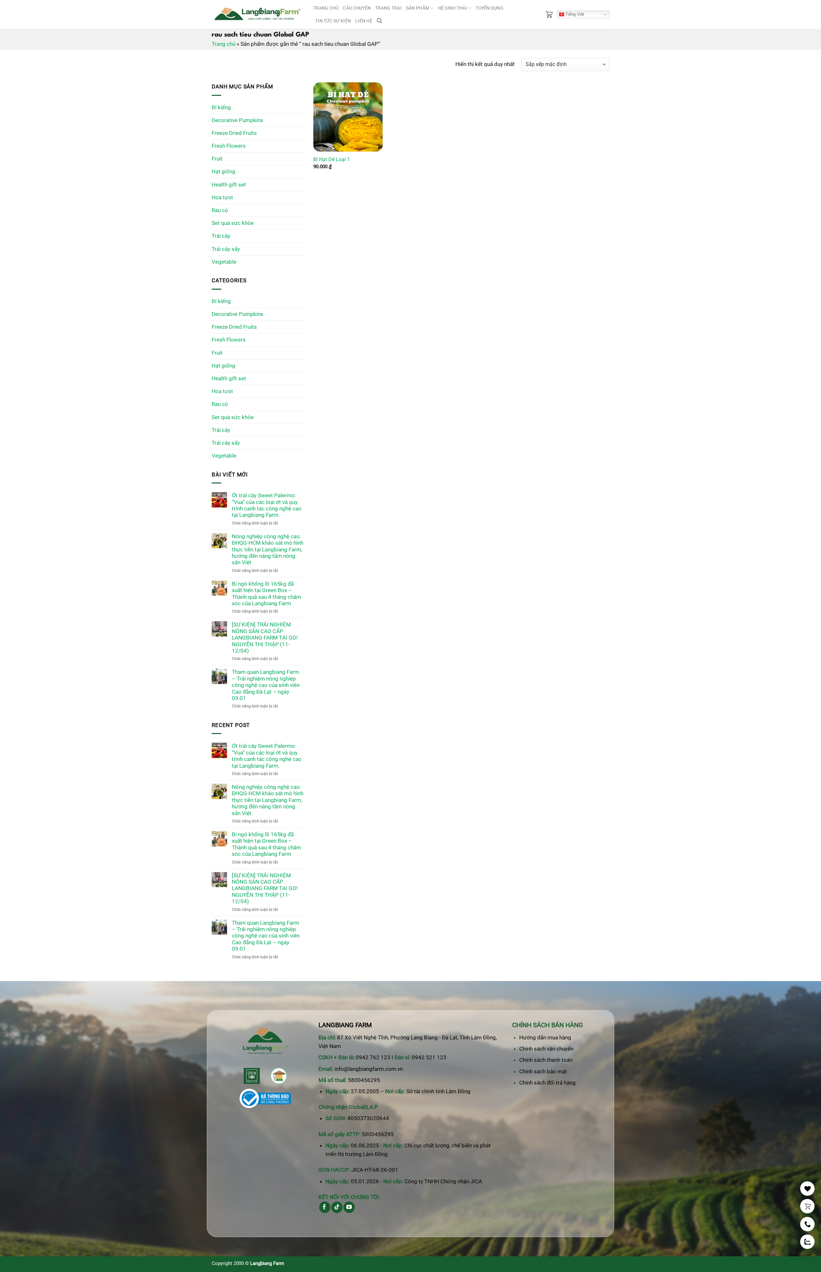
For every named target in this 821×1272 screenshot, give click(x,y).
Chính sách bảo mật (543, 1071)
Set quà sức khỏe (233, 223)
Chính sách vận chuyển (546, 1048)
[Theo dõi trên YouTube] (349, 1207)
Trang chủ (325, 8)
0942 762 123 (373, 1057)
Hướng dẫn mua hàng (545, 1037)
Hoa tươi (222, 197)
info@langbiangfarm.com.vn (368, 1069)
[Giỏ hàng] (549, 14)
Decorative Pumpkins (237, 120)
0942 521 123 (429, 1057)
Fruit (217, 158)
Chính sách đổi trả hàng (547, 1082)
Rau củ (220, 210)
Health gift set (229, 184)
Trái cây (221, 236)
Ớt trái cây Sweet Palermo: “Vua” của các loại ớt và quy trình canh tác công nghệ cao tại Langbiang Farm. (266, 505)
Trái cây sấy (226, 249)
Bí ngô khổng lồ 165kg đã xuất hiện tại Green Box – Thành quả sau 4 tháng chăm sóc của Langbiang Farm (266, 594)
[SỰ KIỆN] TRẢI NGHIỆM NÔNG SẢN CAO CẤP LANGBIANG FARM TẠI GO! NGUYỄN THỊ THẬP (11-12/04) (265, 637)
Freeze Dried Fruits (234, 133)
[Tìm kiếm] (379, 20)
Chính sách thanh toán (545, 1060)
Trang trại (388, 8)
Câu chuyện (357, 8)
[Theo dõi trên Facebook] (324, 1207)
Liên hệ (363, 20)
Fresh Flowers (229, 146)
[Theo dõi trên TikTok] (337, 1207)
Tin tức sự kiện (333, 20)
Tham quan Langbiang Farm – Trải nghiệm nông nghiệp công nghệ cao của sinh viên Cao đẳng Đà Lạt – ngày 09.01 (266, 685)
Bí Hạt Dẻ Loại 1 (331, 159)
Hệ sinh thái (452, 8)
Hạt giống (223, 171)
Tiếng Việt (574, 14)
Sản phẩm (417, 8)
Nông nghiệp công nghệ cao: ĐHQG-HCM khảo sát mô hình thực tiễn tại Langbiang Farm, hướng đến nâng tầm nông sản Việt (267, 549)
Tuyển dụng (490, 8)
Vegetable (224, 262)
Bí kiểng (221, 107)
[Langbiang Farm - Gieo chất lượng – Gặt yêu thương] (257, 14)
